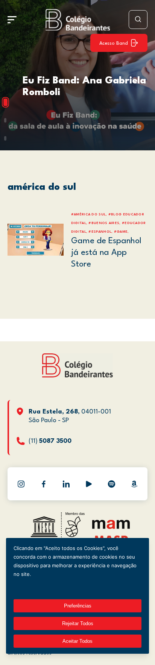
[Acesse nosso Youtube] (88, 483)
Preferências (77, 606)
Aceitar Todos (77, 641)
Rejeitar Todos (77, 623)
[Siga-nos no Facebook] (43, 483)
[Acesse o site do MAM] (111, 527)
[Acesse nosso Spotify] (111, 483)
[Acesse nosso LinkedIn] (66, 483)
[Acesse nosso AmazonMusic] (133, 483)
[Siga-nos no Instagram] (21, 483)
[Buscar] (138, 20)
